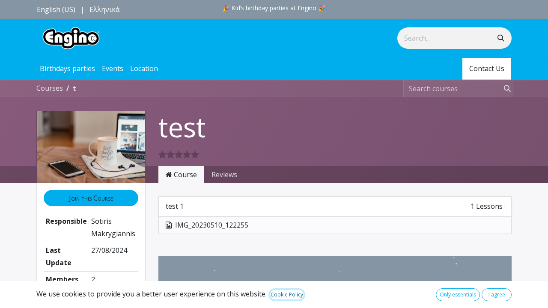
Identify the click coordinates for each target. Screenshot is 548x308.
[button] (91, 198)
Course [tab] (184, 174)
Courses (49, 88)
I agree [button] (496, 294)
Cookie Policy (287, 294)
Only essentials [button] (458, 294)
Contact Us (486, 68)
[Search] (501, 38)
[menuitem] (67, 68)
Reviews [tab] (224, 174)
